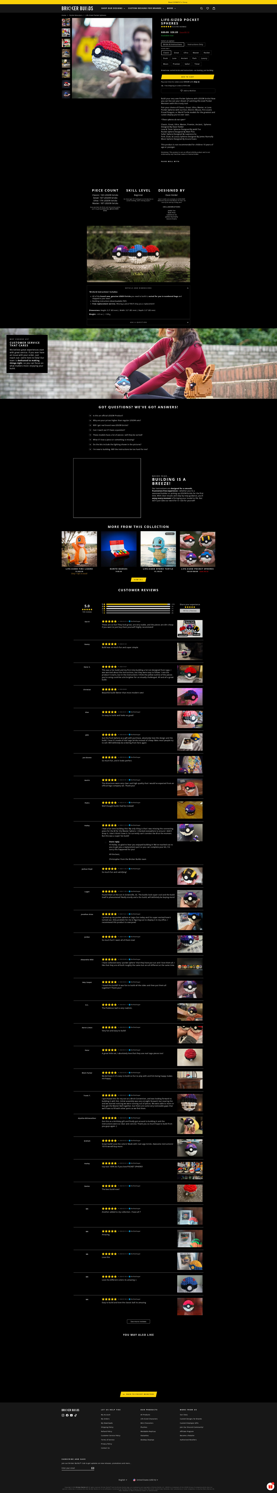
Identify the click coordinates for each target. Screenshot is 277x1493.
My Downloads (107, 1423)
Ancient (184, 58)
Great (176, 52)
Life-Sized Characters (149, 1419)
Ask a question (138, 322)
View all (138, 580)
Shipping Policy (107, 1427)
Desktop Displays (147, 1440)
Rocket (207, 52)
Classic (166, 52)
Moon (165, 64)
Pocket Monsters (76, 15)
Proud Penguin (167, 112)
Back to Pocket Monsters (140, 1394)
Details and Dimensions (138, 288)
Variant (165, 49)
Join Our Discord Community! (191, 1427)
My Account (105, 1415)
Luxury (204, 58)
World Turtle (183, 112)
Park (194, 58)
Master (196, 52)
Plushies (144, 1427)
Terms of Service (107, 1440)
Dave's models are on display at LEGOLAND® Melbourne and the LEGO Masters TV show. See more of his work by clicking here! (172, 200)
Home (64, 15)
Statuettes (145, 1435)
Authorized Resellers (188, 1440)
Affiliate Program (187, 1431)
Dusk (165, 58)
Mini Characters (147, 1423)
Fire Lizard (207, 110)
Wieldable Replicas (148, 1431)
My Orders (105, 1419)
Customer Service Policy (110, 1435)
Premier (176, 64)
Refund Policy (106, 1431)
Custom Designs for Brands (145, 8)
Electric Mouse (194, 110)
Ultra (186, 52)
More (170, 8)
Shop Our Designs (112, 8)
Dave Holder (172, 195)
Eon (185, 110)
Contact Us (105, 1448)
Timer (197, 64)
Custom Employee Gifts (189, 1423)
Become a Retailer (187, 1435)
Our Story (184, 1415)
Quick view (79, 564)
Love (174, 58)
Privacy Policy (106, 1444)
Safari (187, 64)
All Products (145, 1415)
